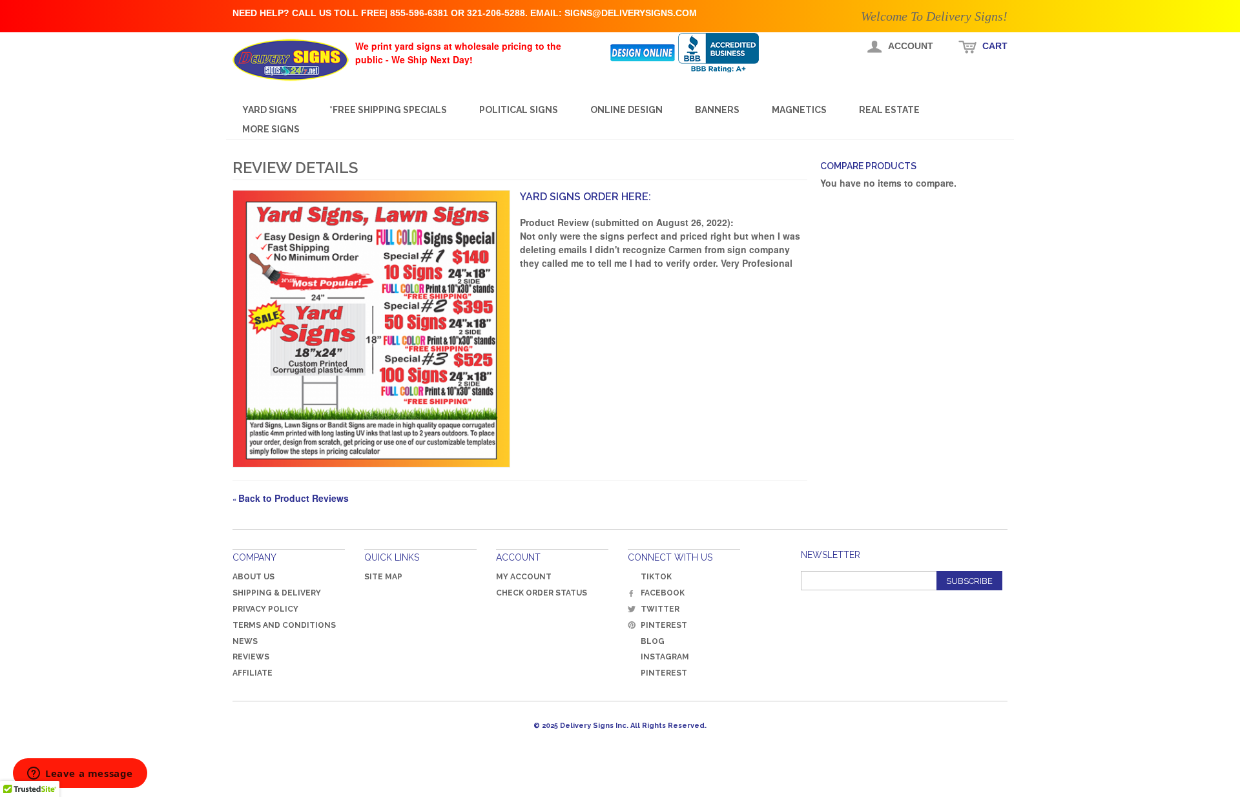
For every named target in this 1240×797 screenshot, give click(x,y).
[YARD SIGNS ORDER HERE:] (371, 329)
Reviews (250, 656)
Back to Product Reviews (290, 498)
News (245, 641)
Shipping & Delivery (276, 592)
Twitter (660, 609)
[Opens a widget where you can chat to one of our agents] (80, 774)
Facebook (663, 592)
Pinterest (664, 625)
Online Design (626, 110)
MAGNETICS (799, 110)
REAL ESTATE (889, 110)
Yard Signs (269, 110)
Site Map (383, 576)
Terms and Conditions (284, 625)
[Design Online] (643, 52)
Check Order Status (541, 592)
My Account (524, 576)
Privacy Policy (265, 609)
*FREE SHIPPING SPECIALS (388, 110)
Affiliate (252, 673)
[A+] (728, 52)
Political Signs (518, 110)
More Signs (271, 129)
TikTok (656, 576)
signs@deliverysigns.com (630, 13)
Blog (653, 641)
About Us (253, 576)
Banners (717, 110)
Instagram (665, 656)
